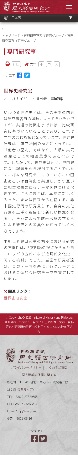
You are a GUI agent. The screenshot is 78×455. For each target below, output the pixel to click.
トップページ (11, 35)
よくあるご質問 (56, 367)
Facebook (35, 439)
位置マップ (25, 389)
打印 (16, 64)
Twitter (43, 439)
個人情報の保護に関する (39, 374)
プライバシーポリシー (26, 367)
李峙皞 (57, 98)
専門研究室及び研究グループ (44, 35)
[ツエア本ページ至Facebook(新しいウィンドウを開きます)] (19, 75)
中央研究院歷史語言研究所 (26, 6)
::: (3, 28)
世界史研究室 (15, 298)
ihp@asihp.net (28, 411)
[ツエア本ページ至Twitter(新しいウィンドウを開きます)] (27, 75)
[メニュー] (69, 7)
